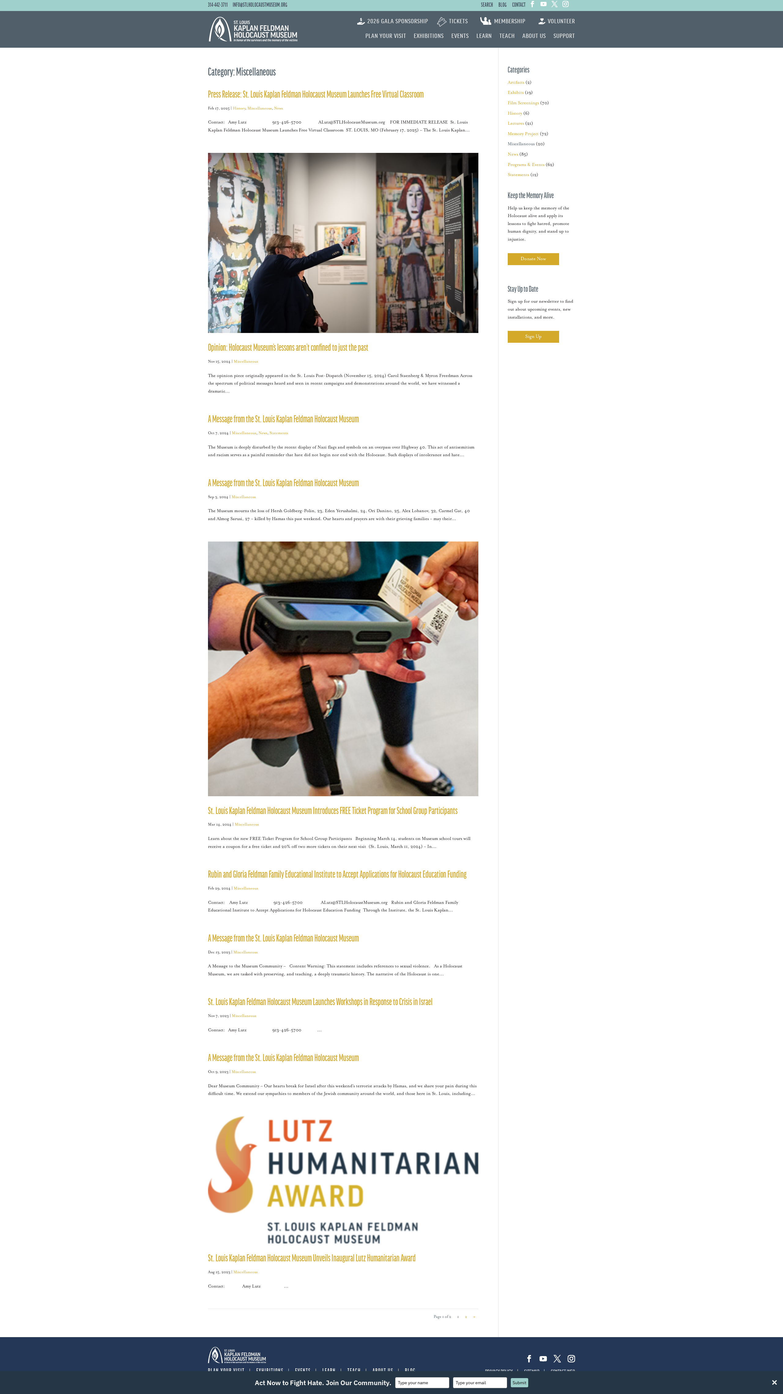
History (239, 108)
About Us (534, 36)
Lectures (516, 123)
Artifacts (516, 82)
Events (460, 36)
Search (487, 5)
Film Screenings (523, 103)
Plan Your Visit (386, 36)
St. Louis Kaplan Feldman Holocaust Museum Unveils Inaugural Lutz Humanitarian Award (312, 1258)
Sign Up (533, 336)
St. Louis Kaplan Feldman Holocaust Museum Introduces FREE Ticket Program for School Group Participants (333, 811)
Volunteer (561, 21)
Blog (503, 5)
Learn (484, 36)
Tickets (458, 21)
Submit (519, 1382)
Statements (278, 433)
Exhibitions (429, 36)
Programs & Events (526, 164)
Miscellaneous (259, 108)
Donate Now (533, 258)
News (278, 108)
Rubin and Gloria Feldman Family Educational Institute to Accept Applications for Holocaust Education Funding (338, 875)
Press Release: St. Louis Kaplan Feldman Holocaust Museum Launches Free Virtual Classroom (316, 95)
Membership (509, 21)
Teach (507, 36)
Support (564, 36)
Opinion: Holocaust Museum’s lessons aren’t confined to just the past (288, 348)
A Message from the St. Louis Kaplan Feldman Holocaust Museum (283, 419)
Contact (519, 5)
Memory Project (523, 133)
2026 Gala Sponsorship (397, 21)
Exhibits (516, 92)
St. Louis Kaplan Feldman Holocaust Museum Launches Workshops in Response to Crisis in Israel (321, 1002)
